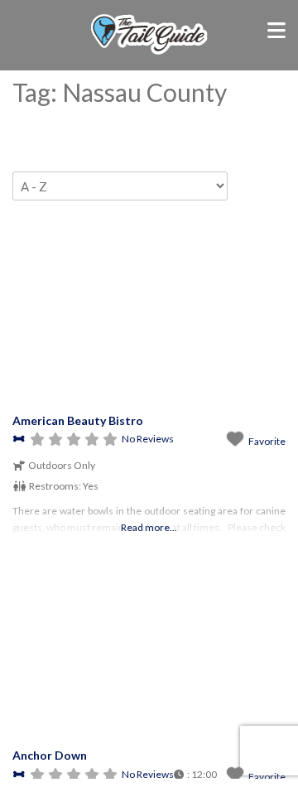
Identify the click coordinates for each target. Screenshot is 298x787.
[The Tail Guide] (149, 52)
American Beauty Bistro (77, 420)
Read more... (149, 527)
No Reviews (148, 438)
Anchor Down (49, 755)
